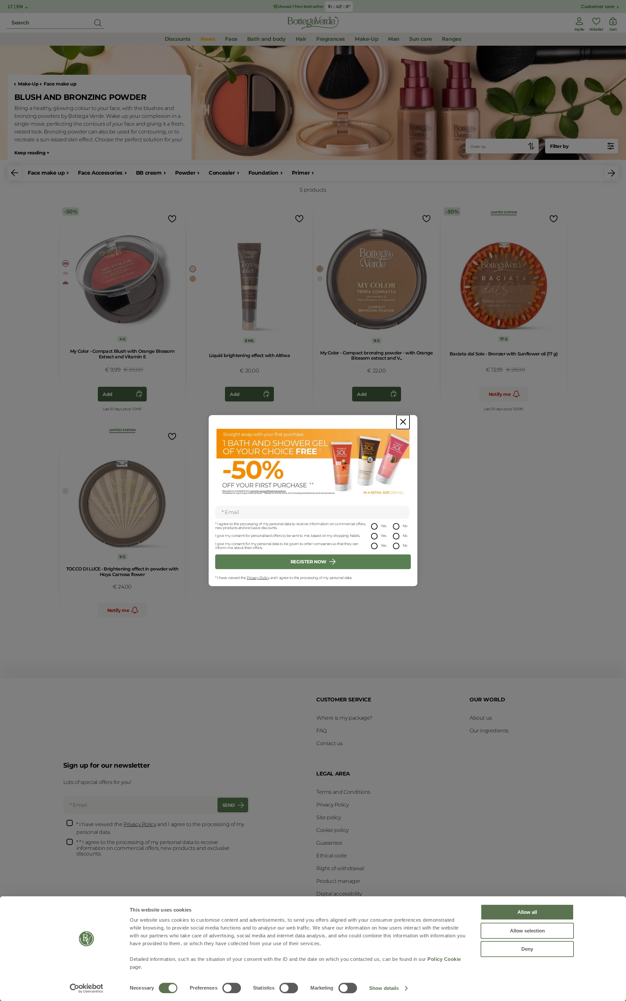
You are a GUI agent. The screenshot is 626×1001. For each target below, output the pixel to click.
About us (481, 718)
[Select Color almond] (320, 269)
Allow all (527, 912)
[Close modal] (403, 422)
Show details (384, 988)
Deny (527, 949)
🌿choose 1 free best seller (298, 6)
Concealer (222, 173)
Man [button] (393, 39)
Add (107, 394)
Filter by (559, 146)
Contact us (329, 743)
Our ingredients (489, 730)
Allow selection (527, 930)
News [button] (208, 39)
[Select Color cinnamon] (65, 273)
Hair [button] (301, 39)
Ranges (452, 39)
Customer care (598, 6)
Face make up (60, 84)
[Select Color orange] (65, 283)
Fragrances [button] (330, 39)
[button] (14, 173)
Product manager (338, 881)
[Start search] (97, 22)
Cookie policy (332, 830)
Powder (185, 173)
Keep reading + (31, 153)
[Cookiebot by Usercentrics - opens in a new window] (86, 988)
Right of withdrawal (340, 868)
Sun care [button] (420, 39)
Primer (301, 173)
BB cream (149, 173)
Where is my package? (344, 718)
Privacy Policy (258, 577)
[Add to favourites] (171, 218)
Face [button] (231, 39)
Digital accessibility (339, 894)
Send (228, 805)
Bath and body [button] (266, 39)
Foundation (263, 173)
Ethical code (331, 855)
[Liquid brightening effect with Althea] (249, 275)
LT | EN (16, 6)
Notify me (500, 394)
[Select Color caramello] (192, 278)
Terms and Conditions (343, 792)
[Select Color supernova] (65, 491)
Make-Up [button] (366, 39)
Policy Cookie (444, 959)
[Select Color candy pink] (65, 263)
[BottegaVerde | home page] (313, 22)
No (405, 526)
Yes (383, 526)
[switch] (231, 988)
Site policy (328, 817)
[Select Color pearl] (192, 269)
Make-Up (28, 84)
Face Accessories (100, 173)
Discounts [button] (178, 39)
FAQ (321, 730)
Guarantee (329, 843)
